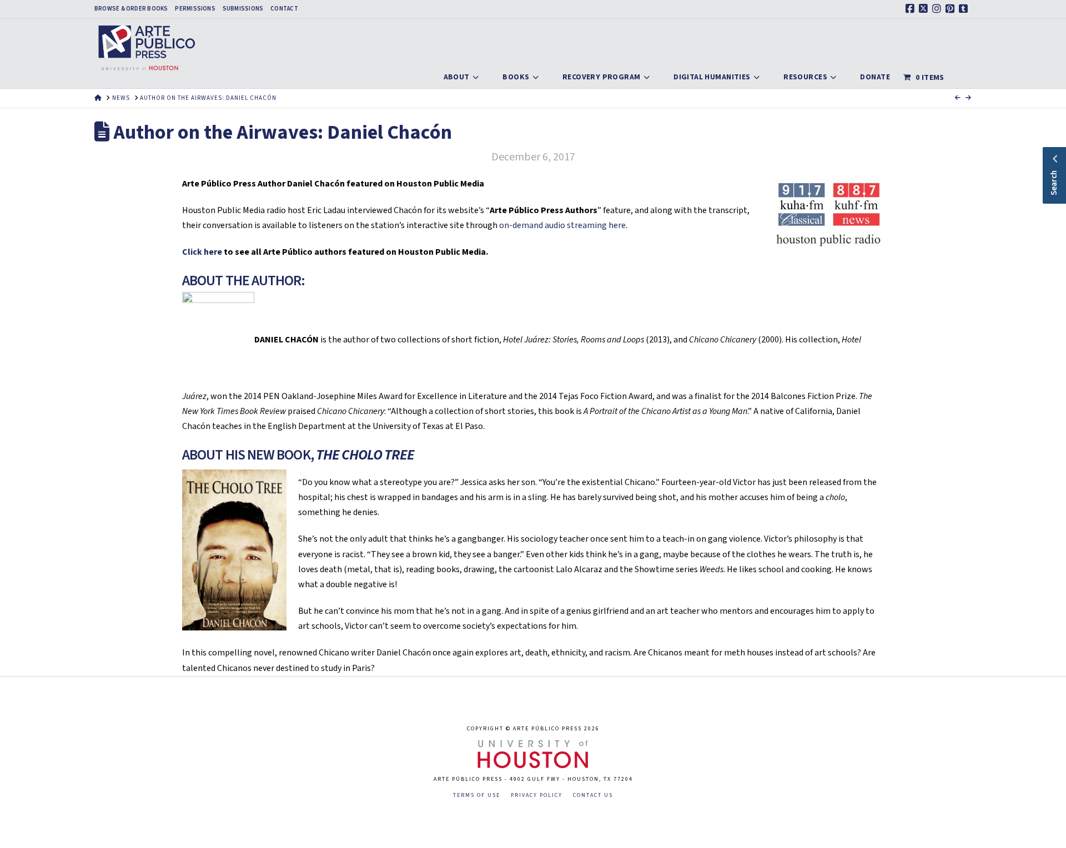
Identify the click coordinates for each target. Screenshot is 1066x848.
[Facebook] (911, 9)
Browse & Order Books (131, 9)
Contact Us (593, 795)
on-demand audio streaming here (562, 225)
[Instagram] (938, 9)
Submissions (243, 9)
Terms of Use (476, 795)
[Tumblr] (965, 9)
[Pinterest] (951, 9)
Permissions (195, 9)
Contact (284, 9)
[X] (925, 9)
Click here (202, 252)
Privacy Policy (536, 795)
